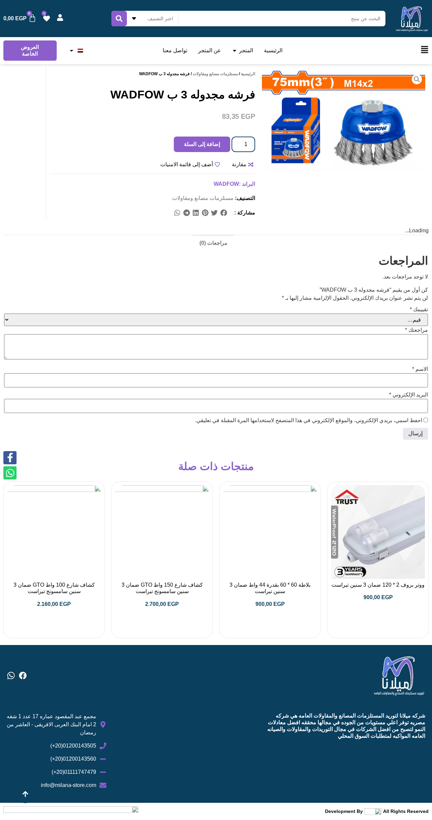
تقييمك (419, 309)
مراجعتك (416, 330)
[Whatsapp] (11, 675)
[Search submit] (119, 18)
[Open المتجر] (234, 51)
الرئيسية (248, 73)
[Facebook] (23, 675)
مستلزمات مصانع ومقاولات (215, 73)
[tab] (213, 243)
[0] (46, 18)
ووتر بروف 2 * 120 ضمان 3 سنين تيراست (378, 585)
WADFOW (226, 184)
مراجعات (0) (213, 243)
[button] (224, 213)
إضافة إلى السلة (202, 144)
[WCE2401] (343, 121)
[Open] (71, 51)
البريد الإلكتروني (408, 395)
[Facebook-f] (10, 457)
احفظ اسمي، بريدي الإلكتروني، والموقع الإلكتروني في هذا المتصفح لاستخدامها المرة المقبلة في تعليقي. (308, 420)
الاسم (420, 369)
